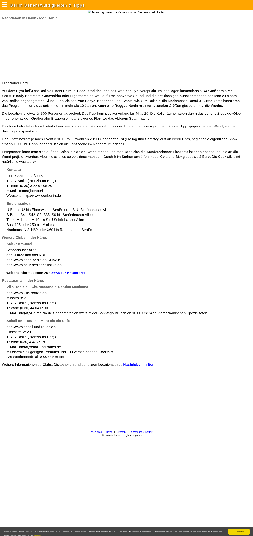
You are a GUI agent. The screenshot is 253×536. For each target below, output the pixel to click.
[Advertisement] (69, 51)
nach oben (96, 431)
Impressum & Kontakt (141, 431)
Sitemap (121, 431)
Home (109, 431)
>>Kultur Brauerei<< (68, 273)
